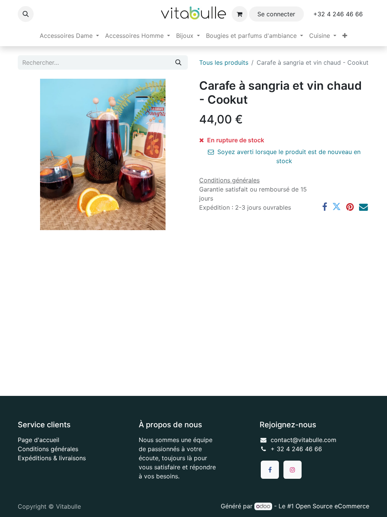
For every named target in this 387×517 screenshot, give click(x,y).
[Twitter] (336, 206)
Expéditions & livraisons (52, 458)
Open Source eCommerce (332, 506)
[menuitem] (69, 35)
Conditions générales (48, 449)
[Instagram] (292, 470)
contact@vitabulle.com (303, 440)
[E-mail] (363, 206)
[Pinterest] (350, 206)
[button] (26, 14)
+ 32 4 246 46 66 (296, 449)
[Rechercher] (178, 62)
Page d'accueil (38, 440)
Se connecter (276, 14)
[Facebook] (324, 206)
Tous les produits (223, 62)
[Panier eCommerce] (240, 14)
